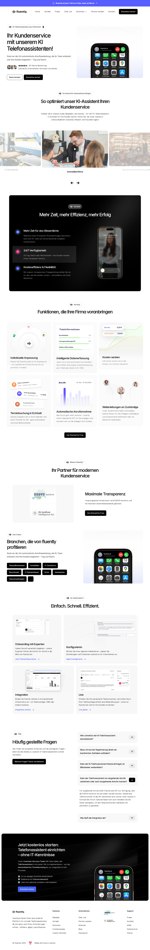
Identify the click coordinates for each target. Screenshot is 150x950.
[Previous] (71, 182)
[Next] (78, 182)
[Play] (11, 149)
